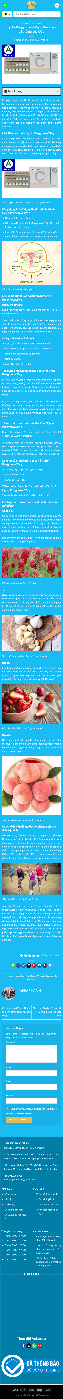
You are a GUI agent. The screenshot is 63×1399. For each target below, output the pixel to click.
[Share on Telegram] (50, 965)
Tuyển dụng (10, 1204)
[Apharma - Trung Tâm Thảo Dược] (31, 5)
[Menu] (4, 5)
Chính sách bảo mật (14, 1210)
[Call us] (34, 1345)
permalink (31, 979)
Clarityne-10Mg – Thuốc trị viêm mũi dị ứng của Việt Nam (47, 1012)
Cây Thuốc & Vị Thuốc (31, 23)
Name (9, 1068)
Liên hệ (8, 1199)
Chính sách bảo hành (47, 1194)
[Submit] (57, 14)
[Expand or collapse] (57, 91)
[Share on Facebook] (18, 965)
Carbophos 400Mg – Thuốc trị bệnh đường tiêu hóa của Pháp (16, 1012)
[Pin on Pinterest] (34, 965)
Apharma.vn (43, 40)
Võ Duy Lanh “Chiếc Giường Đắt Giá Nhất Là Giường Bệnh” (48, 1262)
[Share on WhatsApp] (13, 965)
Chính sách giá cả (45, 1199)
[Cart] (57, 5)
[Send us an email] (28, 1345)
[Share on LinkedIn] (39, 965)
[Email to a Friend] (28, 965)
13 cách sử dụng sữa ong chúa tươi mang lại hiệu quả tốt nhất (49, 1249)
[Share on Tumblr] (44, 965)
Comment (11, 1042)
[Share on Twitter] (23, 965)
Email (9, 1081)
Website (9, 1095)
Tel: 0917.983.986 (13, 1176)
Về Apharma (10, 1194)
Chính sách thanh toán (47, 1204)
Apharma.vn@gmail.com (23, 1179)
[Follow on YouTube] (39, 1345)
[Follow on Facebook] (23, 1345)
